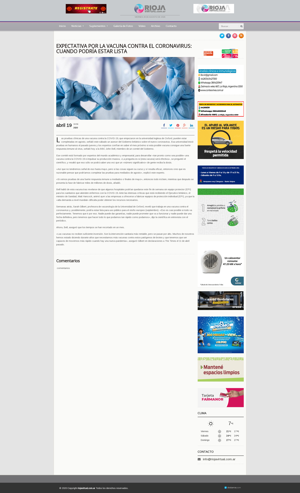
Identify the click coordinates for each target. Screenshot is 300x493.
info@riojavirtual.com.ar (219, 459)
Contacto (171, 26)
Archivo (155, 26)
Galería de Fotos (123, 26)
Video (142, 26)
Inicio (62, 26)
